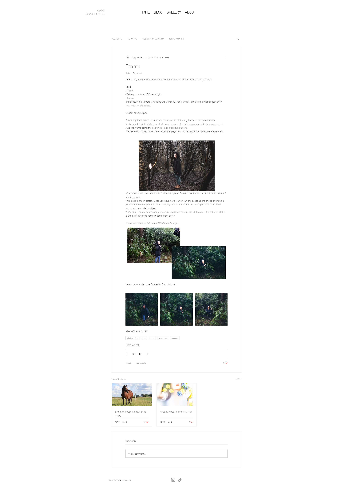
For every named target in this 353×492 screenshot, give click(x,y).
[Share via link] (147, 354)
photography (132, 338)
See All (238, 378)
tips (143, 338)
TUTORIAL (132, 38)
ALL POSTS (117, 38)
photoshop (163, 338)
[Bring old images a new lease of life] (132, 394)
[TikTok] (180, 479)
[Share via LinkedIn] (140, 354)
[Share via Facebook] (126, 354)
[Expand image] (141, 309)
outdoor (175, 338)
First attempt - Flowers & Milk (176, 411)
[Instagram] (173, 479)
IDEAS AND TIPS (176, 38)
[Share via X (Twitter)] (133, 354)
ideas (152, 338)
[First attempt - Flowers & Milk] (176, 394)
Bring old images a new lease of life (130, 413)
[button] (237, 38)
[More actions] (226, 57)
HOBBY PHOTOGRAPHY (153, 38)
